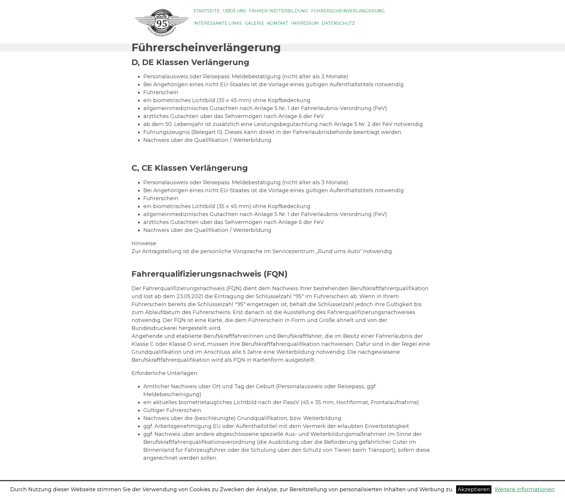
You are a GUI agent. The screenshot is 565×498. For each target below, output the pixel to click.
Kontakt (277, 23)
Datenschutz (338, 23)
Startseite (206, 11)
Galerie (254, 23)
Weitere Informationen (524, 489)
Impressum (305, 23)
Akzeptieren (474, 489)
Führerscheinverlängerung (348, 11)
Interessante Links (217, 23)
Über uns (234, 11)
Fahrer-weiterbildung (278, 11)
